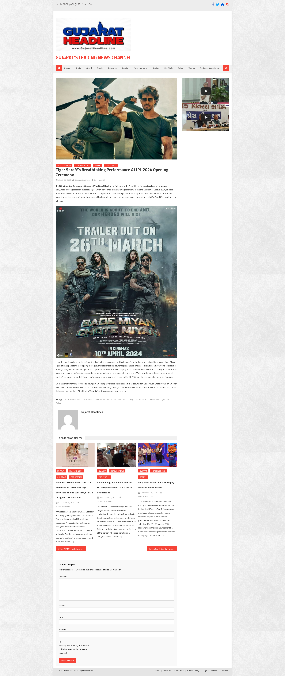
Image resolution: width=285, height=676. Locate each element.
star (158, 399)
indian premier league (126, 399)
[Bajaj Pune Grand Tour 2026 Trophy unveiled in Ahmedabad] (157, 455)
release (152, 399)
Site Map (224, 670)
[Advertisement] (184, 41)
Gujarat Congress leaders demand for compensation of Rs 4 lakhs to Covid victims (114, 487)
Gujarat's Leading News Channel (93, 57)
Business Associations (210, 68)
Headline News (82, 165)
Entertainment (140, 68)
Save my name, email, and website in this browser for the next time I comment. (74, 649)
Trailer (58, 403)
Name (62, 605)
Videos (192, 68)
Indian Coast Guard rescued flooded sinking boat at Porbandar (163, 549)
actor (67, 399)
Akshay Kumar (76, 399)
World (89, 68)
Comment (63, 576)
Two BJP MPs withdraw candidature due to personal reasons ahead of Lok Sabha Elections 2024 (73, 549)
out (146, 399)
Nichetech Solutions (105, 501)
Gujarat (67, 68)
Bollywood (107, 399)
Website (62, 629)
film (114, 399)
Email (62, 617)
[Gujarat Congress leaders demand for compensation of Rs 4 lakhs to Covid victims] (116, 455)
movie (141, 399)
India (78, 68)
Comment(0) (99, 179)
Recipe (156, 68)
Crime (180, 68)
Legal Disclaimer (210, 670)
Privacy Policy (193, 670)
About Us (167, 670)
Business (112, 68)
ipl (137, 399)
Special (125, 68)
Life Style (168, 68)
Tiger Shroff (165, 399)
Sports (100, 68)
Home (156, 670)
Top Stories (111, 165)
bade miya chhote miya (92, 399)
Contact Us (179, 670)
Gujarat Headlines (82, 179)
